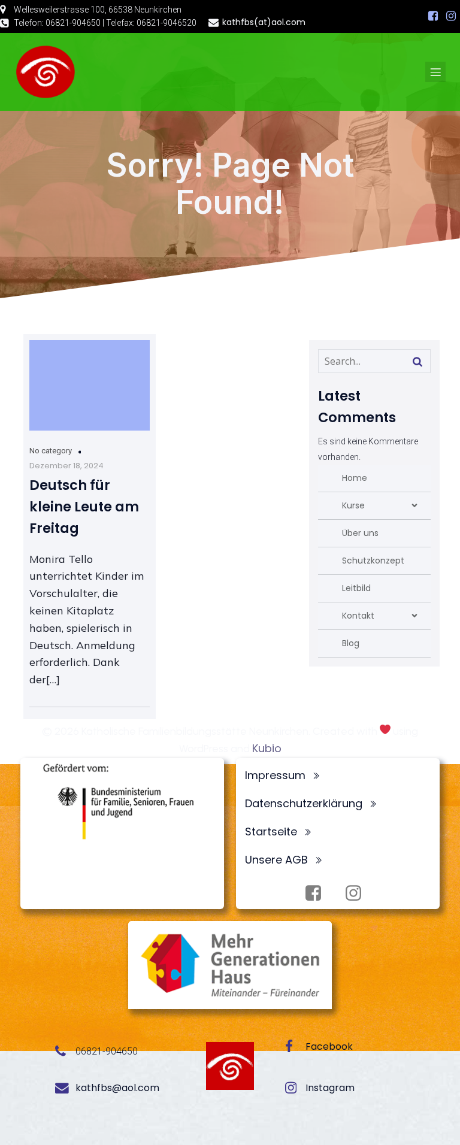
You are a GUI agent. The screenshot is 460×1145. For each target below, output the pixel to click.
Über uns (360, 533)
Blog (350, 643)
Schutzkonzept (373, 561)
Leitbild (356, 588)
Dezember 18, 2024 (66, 465)
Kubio (267, 748)
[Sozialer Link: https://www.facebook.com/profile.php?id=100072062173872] (433, 16)
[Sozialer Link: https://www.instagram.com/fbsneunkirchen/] (451, 16)
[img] (414, 505)
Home (354, 478)
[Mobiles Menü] (435, 72)
